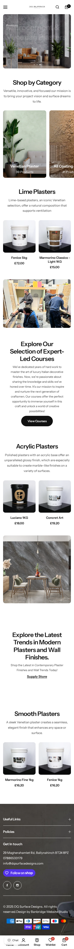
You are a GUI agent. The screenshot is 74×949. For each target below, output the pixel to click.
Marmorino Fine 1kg (19, 780)
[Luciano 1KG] (19, 496)
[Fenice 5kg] (19, 236)
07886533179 (12, 858)
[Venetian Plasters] (24, 144)
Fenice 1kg (54, 780)
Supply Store (37, 676)
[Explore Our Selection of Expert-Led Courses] (37, 383)
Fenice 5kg (19, 258)
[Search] (57, 7)
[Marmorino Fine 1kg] (19, 758)
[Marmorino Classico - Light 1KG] (55, 236)
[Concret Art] (55, 496)
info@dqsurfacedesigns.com (23, 863)
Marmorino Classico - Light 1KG (54, 260)
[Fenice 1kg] (55, 758)
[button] (40, 64)
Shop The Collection (27, 57)
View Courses (37, 421)
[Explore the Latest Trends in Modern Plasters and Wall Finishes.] (37, 654)
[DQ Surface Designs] (37, 7)
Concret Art (54, 518)
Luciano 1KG (19, 518)
